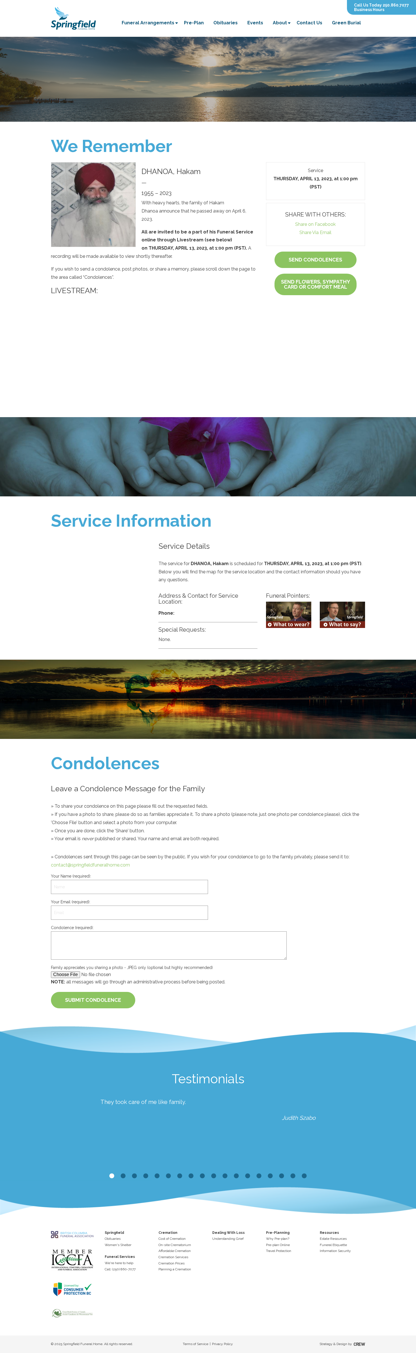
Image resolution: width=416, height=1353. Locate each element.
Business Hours (369, 9)
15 (270, 1176)
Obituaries (225, 22)
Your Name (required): (71, 876)
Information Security (335, 1251)
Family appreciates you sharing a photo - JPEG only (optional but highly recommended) (132, 967)
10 (213, 1176)
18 (304, 1176)
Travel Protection (278, 1251)
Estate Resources (333, 1239)
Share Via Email (315, 232)
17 (293, 1176)
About (280, 22)
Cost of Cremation (172, 1239)
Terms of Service (195, 1344)
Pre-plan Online (278, 1245)
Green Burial (346, 22)
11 (225, 1176)
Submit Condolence (93, 1000)
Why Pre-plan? (277, 1239)
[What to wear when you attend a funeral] (288, 615)
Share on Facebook (315, 224)
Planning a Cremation (174, 1269)
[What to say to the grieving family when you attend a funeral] (342, 615)
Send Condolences (315, 260)
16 (281, 1176)
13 (247, 1176)
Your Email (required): (70, 902)
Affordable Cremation (174, 1251)
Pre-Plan (194, 22)
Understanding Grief (228, 1239)
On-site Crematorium (174, 1245)
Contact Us (309, 22)
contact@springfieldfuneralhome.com (90, 865)
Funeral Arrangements (148, 22)
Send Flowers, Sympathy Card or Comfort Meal (315, 284)
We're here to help (119, 1263)
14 (259, 1176)
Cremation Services (173, 1257)
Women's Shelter (118, 1245)
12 (236, 1176)
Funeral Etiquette (333, 1245)
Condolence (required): (72, 927)
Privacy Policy (222, 1344)
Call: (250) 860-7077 (120, 1269)
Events (255, 22)
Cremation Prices (171, 1263)
